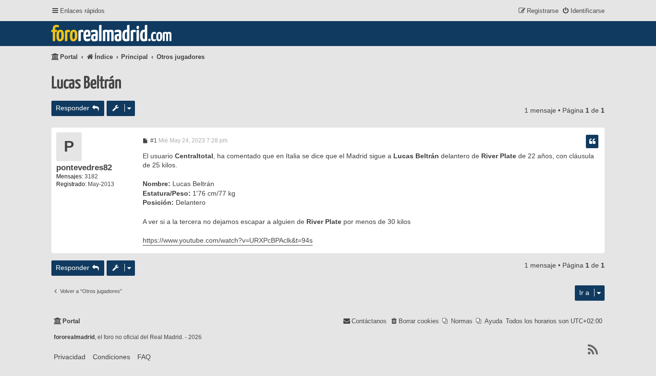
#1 (153, 140)
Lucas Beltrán (86, 84)
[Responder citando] (592, 141)
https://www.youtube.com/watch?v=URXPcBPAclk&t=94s (228, 240)
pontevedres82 (84, 167)
